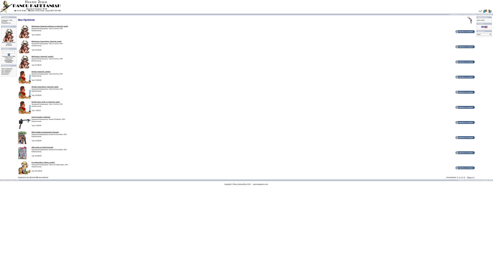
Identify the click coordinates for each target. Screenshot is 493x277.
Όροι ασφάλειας (6, 71)
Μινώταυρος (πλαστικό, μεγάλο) (9, 43)
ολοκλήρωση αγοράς (485, 14)
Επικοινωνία (5, 74)
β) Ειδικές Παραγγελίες (5, 22)
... (465, 177)
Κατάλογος (14, 14)
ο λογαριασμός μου (455, 14)
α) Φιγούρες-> (6, 20)
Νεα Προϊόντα (23, 14)
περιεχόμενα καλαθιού (470, 14)
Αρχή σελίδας (5, 14)
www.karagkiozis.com (260, 184)
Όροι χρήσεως (6, 72)
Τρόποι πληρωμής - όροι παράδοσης (7, 69)
